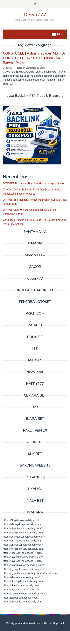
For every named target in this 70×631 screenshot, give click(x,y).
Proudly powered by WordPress (23, 623)
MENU (60, 34)
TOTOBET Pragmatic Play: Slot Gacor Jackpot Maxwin (34, 183)
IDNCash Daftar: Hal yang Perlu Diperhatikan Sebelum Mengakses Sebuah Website (33, 191)
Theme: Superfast (54, 623)
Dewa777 (35, 14)
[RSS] (35, 4)
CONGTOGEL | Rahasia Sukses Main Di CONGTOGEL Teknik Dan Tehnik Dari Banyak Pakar (34, 58)
